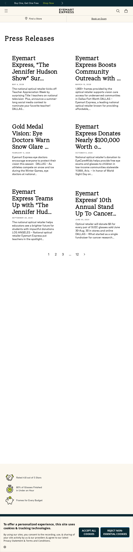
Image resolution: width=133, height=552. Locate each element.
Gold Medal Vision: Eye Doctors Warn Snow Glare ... (31, 136)
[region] (34, 3)
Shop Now (48, 3)
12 (77, 254)
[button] (6, 11)
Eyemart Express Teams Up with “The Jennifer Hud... (32, 201)
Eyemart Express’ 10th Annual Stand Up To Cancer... (95, 203)
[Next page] (84, 254)
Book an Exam (99, 18)
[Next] (62, 3)
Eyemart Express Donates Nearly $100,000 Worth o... (98, 136)
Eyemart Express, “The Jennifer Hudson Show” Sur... (35, 68)
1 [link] (48, 254)
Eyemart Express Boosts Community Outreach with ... (98, 68)
